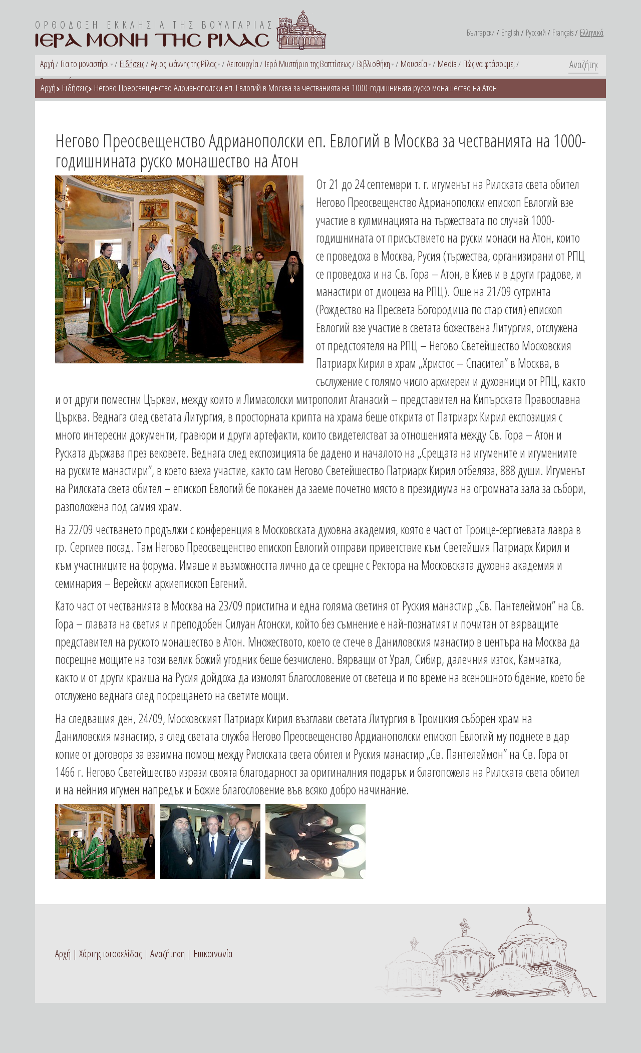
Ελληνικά (591, 32)
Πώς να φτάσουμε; (489, 64)
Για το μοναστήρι (85, 64)
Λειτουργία (242, 64)
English (510, 32)
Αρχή (47, 64)
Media (447, 64)
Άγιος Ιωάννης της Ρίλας (183, 64)
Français (562, 32)
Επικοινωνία (213, 953)
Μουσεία (414, 64)
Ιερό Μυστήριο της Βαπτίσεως (308, 64)
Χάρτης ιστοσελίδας (110, 953)
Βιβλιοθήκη (373, 64)
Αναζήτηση (167, 953)
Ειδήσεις (132, 64)
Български (481, 32)
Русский (536, 32)
